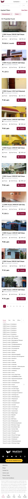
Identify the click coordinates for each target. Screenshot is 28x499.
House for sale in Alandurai (9, 358)
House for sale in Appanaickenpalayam (12, 378)
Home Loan (5, 473)
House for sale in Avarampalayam (11, 403)
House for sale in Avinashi (9, 405)
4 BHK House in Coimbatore (9, 330)
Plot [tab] (14, 320)
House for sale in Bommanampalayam (12, 423)
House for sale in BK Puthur (9, 419)
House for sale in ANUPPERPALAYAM (12, 376)
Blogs (4, 468)
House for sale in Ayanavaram (10, 411)
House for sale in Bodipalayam (10, 421)
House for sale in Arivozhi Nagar (11, 388)
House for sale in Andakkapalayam (11, 368)
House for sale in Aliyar (8, 360)
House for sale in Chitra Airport (10, 336)
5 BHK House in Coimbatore (9, 332)
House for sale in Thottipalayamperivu (12, 344)
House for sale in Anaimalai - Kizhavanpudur (14, 366)
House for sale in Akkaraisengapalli (11, 354)
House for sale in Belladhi (9, 415)
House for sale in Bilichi (8, 417)
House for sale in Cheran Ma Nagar (11, 435)
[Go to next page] (23, 306)
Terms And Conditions (8, 478)
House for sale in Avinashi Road (11, 407)
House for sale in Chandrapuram (11, 431)
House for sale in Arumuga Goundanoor (13, 392)
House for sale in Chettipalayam (11, 437)
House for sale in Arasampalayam (11, 382)
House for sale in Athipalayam (10, 398)
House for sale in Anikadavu (10, 370)
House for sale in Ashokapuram (10, 394)
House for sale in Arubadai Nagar (11, 390)
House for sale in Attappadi (9, 400)
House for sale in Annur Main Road (11, 374)
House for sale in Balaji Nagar (10, 413)
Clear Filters (24, 10)
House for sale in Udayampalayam (11, 346)
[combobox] (9, 5)
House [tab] (4, 320)
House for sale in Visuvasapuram (11, 348)
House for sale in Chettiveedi (10, 439)
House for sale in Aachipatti (10, 350)
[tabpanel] (14, 384)
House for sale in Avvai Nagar (10, 409)
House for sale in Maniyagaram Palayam (13, 340)
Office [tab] (18, 320)
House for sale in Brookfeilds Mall (11, 427)
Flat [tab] (9, 320)
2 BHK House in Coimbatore (9, 326)
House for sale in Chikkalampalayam (12, 441)
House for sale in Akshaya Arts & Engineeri (13, 356)
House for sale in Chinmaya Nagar (11, 443)
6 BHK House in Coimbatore (9, 334)
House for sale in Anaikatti (9, 362)
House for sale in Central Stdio (10, 429)
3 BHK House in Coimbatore (9, 328)
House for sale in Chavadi (9, 433)
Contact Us (5, 470)
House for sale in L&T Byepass (10, 338)
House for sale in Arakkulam (10, 380)
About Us (4, 465)
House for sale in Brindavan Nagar (11, 425)
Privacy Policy (6, 475)
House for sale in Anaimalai (9, 364)
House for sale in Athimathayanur (11, 396)
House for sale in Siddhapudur (10, 342)
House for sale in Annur (9, 372)
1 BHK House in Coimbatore (9, 324)
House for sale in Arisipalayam (10, 386)
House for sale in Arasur (9, 384)
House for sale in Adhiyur (9, 352)
